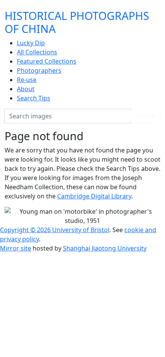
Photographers (39, 70)
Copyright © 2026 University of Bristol (54, 230)
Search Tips (33, 98)
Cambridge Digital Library (94, 196)
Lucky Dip (31, 43)
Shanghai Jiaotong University (105, 248)
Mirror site (15, 248)
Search (145, 116)
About (26, 89)
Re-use (26, 79)
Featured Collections (46, 61)
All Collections (37, 52)
